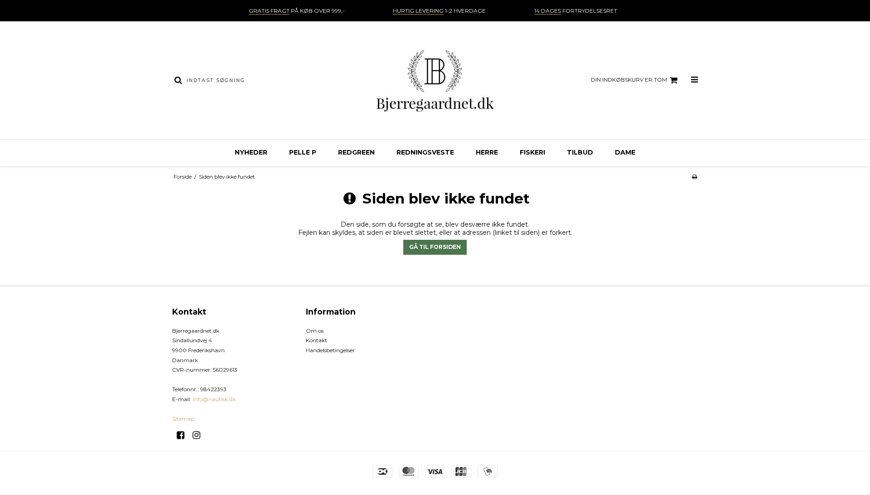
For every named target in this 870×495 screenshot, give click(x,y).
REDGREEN (356, 152)
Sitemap (183, 418)
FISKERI (532, 152)
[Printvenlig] (694, 176)
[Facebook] (184, 435)
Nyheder (251, 152)
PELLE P (302, 152)
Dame (625, 152)
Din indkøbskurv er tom (629, 79)
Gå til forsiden (435, 246)
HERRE (487, 152)
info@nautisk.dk (214, 399)
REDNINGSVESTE (425, 152)
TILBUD (580, 152)
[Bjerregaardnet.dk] (434, 80)
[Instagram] (200, 435)
